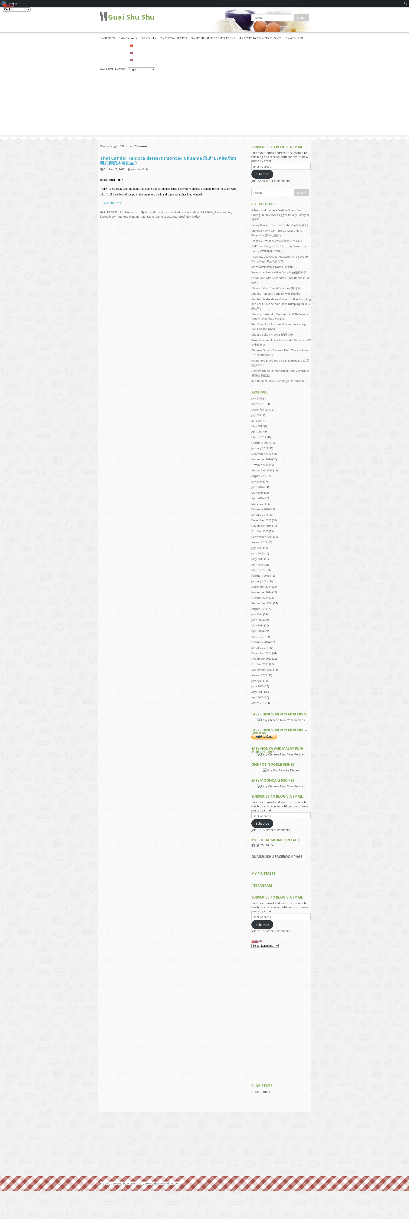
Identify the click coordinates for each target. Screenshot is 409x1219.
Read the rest (112, 203)
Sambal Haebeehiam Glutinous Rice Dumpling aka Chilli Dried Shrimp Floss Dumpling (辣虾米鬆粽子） (281, 303)
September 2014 (261, 603)
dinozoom (173, 1183)
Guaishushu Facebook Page (276, 856)
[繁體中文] (141, 52)
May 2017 (257, 426)
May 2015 (257, 559)
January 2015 (259, 581)
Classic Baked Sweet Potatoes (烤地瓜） (277, 288)
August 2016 (259, 476)
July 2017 (256, 415)
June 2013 (257, 686)
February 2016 (260, 509)
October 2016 (259, 465)
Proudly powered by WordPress (120, 1183)
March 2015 (258, 570)
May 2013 (257, 692)
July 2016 (256, 481)
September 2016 (261, 470)
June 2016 (257, 487)
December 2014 (261, 587)
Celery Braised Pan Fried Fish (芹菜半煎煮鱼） (280, 225)
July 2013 (256, 681)
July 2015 (256, 548)
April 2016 (257, 498)
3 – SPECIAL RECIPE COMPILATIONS (213, 38)
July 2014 (256, 614)
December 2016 (261, 454)
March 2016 (258, 503)
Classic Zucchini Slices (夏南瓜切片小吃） (277, 241)
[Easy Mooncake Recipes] (281, 786)
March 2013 (258, 703)
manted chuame (129, 216)
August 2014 (259, 609)
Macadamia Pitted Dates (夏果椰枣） (274, 267)
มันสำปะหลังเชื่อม (190, 216)
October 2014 (259, 598)
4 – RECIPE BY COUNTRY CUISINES (260, 38)
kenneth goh (108, 216)
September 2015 (261, 537)
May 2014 (257, 625)
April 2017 (257, 432)
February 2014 (260, 642)
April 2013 (257, 697)
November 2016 (261, 459)
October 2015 (259, 531)
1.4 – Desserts (128, 38)
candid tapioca (157, 212)
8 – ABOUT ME (295, 38)
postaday (171, 216)
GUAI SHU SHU (202, 212)
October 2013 (259, 664)
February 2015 (260, 575)
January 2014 (259, 647)
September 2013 (261, 670)
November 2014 (261, 592)
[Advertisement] (204, 105)
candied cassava (180, 212)
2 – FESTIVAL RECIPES (173, 38)
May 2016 (257, 492)
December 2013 (261, 653)
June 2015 (257, 553)
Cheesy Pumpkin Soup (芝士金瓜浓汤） (276, 294)
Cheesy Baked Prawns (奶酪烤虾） (273, 334)
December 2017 (261, 409)
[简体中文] (141, 45)
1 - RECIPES (111, 212)
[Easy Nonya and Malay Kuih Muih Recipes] (281, 754)
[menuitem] (405, 3)
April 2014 (257, 631)
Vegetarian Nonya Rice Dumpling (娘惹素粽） (280, 272)
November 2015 (261, 526)
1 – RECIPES (107, 38)
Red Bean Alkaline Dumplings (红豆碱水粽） (279, 381)
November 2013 (261, 658)
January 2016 (259, 515)
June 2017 (257, 420)
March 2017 (258, 437)
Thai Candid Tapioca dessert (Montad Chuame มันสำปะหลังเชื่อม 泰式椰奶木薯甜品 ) (168, 160)
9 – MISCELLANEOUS (113, 69)
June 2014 (257, 620)
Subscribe (262, 174)
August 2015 (259, 542)
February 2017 (260, 443)
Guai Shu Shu (131, 17)
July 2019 (256, 398)
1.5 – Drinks (148, 38)
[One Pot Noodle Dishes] (281, 770)
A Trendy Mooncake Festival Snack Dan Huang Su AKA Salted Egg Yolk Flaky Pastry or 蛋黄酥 (280, 214)
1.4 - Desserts (128, 212)
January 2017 (259, 448)
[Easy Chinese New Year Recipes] (281, 720)
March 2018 (258, 404)
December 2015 (261, 520)
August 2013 (259, 675)
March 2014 (258, 636)
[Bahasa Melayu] (141, 59)
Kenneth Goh (139, 169)
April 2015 (257, 564)
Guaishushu (222, 212)
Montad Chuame (152, 216)
